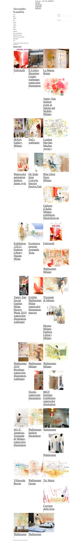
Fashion (14, 25)
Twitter (37, 2)
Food (14, 40)
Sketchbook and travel (17, 35)
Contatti (14, 22)
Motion (14, 27)
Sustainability (15, 38)
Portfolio (14, 18)
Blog (14, 20)
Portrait (14, 24)
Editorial (14, 29)
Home (14, 14)
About (14, 16)
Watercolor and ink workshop (18, 36)
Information (15, 44)
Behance (38, 8)
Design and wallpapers (17, 33)
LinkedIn (38, 6)
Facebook (38, 4)
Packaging (15, 31)
